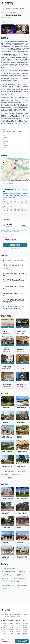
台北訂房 (18, 625)
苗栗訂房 (18, 632)
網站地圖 (25, 634)
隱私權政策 (25, 629)
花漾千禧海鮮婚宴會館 (9, 568)
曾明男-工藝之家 (22, 471)
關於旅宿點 (25, 623)
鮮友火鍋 (5, 578)
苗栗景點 (3, 632)
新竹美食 (10, 629)
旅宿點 (9, 3)
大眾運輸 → (23, 225)
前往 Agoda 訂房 (22, 641)
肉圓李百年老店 (7, 575)
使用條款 (25, 632)
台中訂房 (18, 634)
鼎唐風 (5, 582)
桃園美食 (10, 627)
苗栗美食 (10, 632)
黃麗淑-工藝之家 (16, 474)
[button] (15, 168)
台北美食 (10, 625)
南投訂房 (8, 8)
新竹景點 (3, 629)
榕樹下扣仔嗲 (18, 575)
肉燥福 (5, 588)
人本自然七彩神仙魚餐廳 (18, 578)
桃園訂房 (18, 627)
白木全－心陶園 (7, 478)
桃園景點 (3, 627)
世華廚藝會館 (22, 571)
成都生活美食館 (22, 585)
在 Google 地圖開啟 (8, 183)
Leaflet (12, 180)
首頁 (2, 8)
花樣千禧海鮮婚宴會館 (9, 571)
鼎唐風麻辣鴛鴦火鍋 (8, 585)
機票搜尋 (25, 627)
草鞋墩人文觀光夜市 (8, 471)
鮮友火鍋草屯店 (15, 582)
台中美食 (10, 634)
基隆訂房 (18, 623)
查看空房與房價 (15, 245)
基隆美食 (10, 623)
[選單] (27, 3)
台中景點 (3, 634)
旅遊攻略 (25, 625)
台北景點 (3, 625)
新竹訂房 (18, 629)
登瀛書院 (5, 474)
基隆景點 (3, 623)
